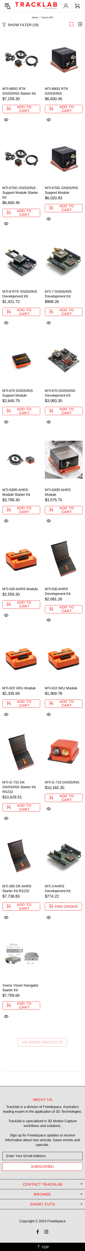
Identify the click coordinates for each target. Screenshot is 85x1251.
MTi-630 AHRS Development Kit (57, 591)
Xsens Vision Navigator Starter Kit (20, 987)
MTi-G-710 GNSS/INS (62, 782)
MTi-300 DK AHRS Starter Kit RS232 (16, 888)
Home (35, 17)
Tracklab (36, 5)
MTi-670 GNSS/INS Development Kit (60, 393)
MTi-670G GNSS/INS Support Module (61, 190)
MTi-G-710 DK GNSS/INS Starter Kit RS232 (19, 787)
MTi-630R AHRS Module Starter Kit (16, 492)
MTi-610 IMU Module (61, 688)
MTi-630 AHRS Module (20, 589)
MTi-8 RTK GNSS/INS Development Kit (19, 293)
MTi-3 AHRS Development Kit (57, 888)
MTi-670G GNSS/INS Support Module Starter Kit (20, 192)
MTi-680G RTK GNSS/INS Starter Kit (19, 91)
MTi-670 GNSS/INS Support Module (17, 393)
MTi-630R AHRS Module (58, 492)
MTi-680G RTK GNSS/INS (56, 91)
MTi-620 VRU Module (19, 688)
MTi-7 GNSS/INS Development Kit (58, 293)
